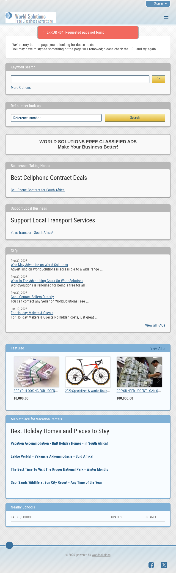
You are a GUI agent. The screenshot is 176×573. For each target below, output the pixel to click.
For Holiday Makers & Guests (32, 313)
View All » (157, 348)
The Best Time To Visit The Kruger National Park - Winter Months (59, 469)
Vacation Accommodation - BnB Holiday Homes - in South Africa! (59, 443)
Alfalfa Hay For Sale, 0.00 (104, 391)
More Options (21, 87)
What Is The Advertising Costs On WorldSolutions (47, 281)
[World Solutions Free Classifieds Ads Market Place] (31, 17)
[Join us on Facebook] (151, 565)
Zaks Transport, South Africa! (32, 232)
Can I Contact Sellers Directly (32, 297)
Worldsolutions (101, 555)
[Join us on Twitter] (164, 565)
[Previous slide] (18, 381)
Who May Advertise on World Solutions (39, 265)
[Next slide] (158, 381)
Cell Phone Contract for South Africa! (38, 190)
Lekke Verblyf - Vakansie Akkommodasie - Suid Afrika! (52, 456)
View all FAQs (155, 325)
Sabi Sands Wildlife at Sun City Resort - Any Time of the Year (56, 482)
